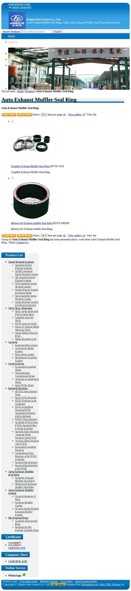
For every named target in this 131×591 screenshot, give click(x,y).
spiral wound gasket (86, 581)
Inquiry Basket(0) (21, 7)
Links (102, 584)
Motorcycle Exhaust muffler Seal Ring (32, 223)
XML (108, 584)
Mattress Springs (49, 581)
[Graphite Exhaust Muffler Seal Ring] (31, 163)
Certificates (13, 537)
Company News (16, 554)
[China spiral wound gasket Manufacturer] (17, 28)
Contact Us (22, 242)
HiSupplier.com (89, 584)
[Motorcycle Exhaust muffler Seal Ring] (31, 220)
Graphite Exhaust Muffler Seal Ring (30, 166)
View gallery (75, 114)
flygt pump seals (29, 581)
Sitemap (116, 584)
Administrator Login (19, 4)
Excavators (67, 581)
